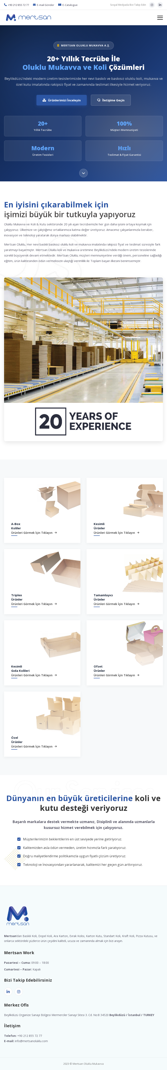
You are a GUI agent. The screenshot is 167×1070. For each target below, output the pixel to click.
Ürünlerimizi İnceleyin (64, 100)
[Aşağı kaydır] (83, 173)
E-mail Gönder (45, 5)
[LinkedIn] (160, 5)
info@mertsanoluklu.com (31, 1041)
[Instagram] (152, 5)
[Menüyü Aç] (160, 18)
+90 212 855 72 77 (18, 5)
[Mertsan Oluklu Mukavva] (28, 17)
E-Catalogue (70, 5)
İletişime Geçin (113, 100)
